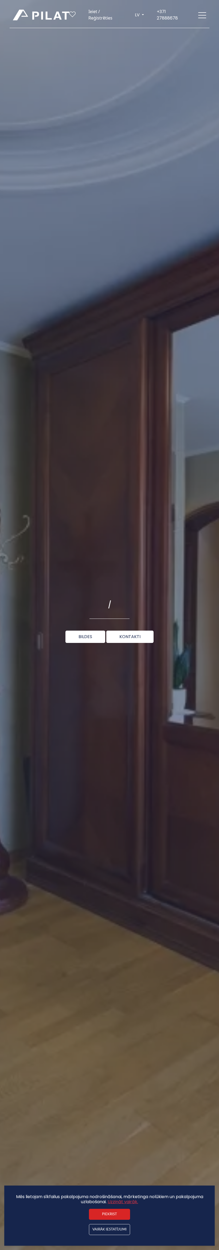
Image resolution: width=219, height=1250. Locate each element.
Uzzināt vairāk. (123, 1202)
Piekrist (109, 1214)
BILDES (85, 637)
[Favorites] (72, 15)
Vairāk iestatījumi (109, 1229)
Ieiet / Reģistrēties (100, 15)
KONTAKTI (129, 637)
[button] (202, 15)
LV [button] (138, 15)
